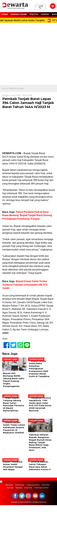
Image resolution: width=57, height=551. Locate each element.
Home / (5, 88)
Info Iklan (46, 485)
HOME (5, 14)
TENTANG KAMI (41, 488)
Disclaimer (19, 485)
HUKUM (45, 14)
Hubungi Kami (33, 485)
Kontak (10, 488)
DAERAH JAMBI (19, 14)
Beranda (9, 485)
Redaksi (19, 488)
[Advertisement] (28, 55)
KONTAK (28, 488)
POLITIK (34, 14)
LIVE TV (39, 6)
